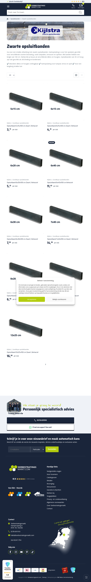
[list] (81, 75)
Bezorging (50, 484)
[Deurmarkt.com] (19, 494)
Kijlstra (9, 123)
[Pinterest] (27, 552)
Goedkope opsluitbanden (21, 123)
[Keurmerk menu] (11, 561)
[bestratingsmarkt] (26, 468)
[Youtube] (21, 552)
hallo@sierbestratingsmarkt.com (22, 535)
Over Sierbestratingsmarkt (56, 505)
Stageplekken (51, 496)
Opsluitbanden (15, 19)
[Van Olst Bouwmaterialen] (39, 494)
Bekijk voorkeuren (59, 299)
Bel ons (73, 7)
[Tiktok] (33, 552)
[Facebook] (10, 552)
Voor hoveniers (52, 474)
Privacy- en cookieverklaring (57, 499)
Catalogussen (52, 477)
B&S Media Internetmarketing (65, 577)
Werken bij (50, 493)
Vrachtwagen (81, 6)
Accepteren (31, 299)
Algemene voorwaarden (55, 502)
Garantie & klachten (54, 490)
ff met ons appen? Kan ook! (42, 427)
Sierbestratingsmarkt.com (34, 577)
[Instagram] (16, 552)
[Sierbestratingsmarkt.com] (28, 494)
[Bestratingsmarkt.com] (11, 494)
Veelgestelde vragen (54, 471)
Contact (49, 508)
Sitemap (44, 577)
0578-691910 (42, 420)
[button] (7, 570)
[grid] (76, 75)
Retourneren (51, 487)
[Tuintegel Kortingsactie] (39, 116)
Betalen (49, 480)
